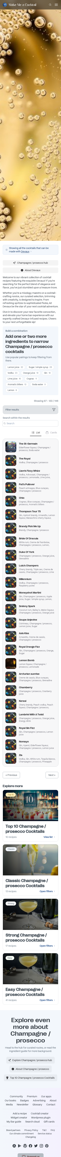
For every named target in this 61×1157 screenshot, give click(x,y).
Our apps (46, 1096)
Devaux (25, 251)
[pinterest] (47, 1146)
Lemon (12, 390)
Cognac (32, 378)
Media (9, 1104)
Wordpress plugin (40, 1117)
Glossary (37, 1104)
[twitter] (36, 1146)
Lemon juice (15, 367)
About (53, 1100)
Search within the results (16, 417)
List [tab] (38, 432)
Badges (24, 1100)
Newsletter (22, 1104)
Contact (50, 1104)
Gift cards (49, 1121)
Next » (51, 775)
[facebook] (30, 1146)
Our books (10, 1100)
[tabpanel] (30, 601)
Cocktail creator (39, 1113)
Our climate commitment (21, 1133)
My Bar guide (14, 1121)
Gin (47, 373)
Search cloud (32, 1121)
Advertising (39, 1100)
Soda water (39, 384)
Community (16, 1096)
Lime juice (14, 378)
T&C (44, 1130)
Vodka (12, 373)
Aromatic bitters (17, 384)
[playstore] (20, 1146)
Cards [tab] (53, 432)
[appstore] (14, 1146)
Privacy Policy (31, 1130)
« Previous (11, 775)
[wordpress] (25, 1146)
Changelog (30, 1137)
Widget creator (19, 1117)
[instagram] (41, 1146)
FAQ (53, 1130)
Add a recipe (20, 1113)
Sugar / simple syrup (40, 367)
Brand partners (13, 1130)
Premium (32, 1096)
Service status (45, 1133)
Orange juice (30, 373)
